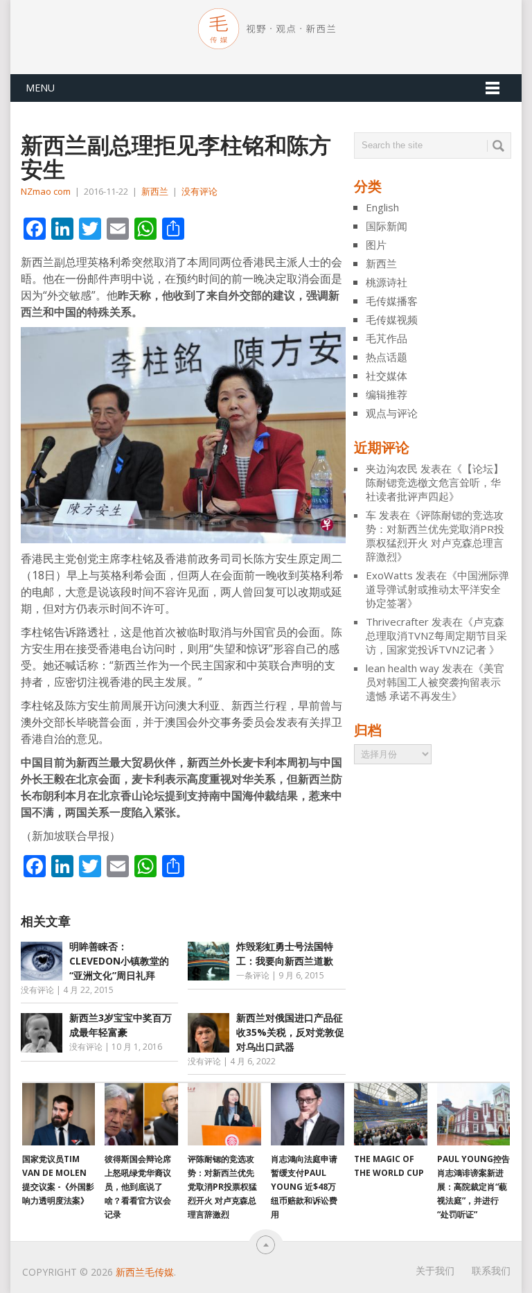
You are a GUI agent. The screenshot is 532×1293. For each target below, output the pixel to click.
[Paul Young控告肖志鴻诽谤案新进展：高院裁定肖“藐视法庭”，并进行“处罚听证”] (474, 1114)
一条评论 (252, 975)
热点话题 (386, 357)
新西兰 (154, 191)
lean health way (402, 668)
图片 (376, 245)
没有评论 (199, 191)
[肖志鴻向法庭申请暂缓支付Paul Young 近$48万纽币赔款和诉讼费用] (307, 1114)
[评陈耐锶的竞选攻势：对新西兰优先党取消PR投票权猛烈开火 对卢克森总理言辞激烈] (224, 1114)
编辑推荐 (386, 394)
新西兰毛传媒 (145, 1271)
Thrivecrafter (397, 621)
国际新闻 (386, 226)
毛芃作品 (386, 338)
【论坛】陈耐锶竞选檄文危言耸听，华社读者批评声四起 (435, 482)
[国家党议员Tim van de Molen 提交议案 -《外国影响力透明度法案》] (59, 1114)
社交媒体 (386, 375)
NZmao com (46, 191)
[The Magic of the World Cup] (390, 1114)
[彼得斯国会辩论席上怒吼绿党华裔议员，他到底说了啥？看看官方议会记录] (141, 1114)
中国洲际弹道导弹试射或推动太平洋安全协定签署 (437, 589)
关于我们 (435, 1270)
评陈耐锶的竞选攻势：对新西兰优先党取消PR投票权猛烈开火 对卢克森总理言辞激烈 (435, 535)
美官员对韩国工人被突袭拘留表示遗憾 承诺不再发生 (435, 682)
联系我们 (491, 1270)
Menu (40, 87)
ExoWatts (389, 575)
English (382, 207)
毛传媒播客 (392, 301)
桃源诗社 (386, 282)
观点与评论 (392, 413)
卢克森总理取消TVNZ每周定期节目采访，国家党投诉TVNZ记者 (436, 635)
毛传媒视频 (392, 319)
